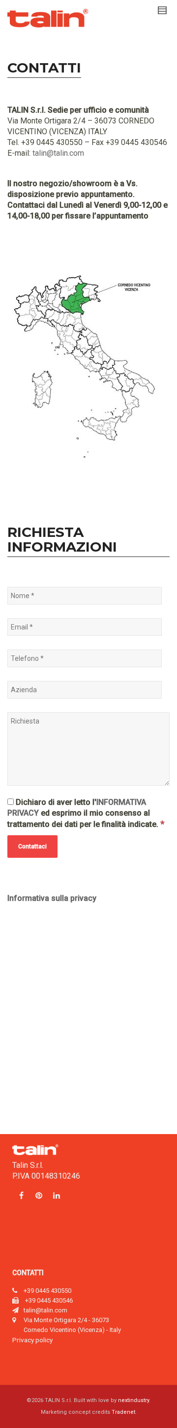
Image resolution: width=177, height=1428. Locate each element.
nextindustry (133, 1400)
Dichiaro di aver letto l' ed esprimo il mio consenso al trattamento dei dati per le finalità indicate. (85, 813)
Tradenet (123, 1412)
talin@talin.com (58, 153)
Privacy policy (32, 1340)
